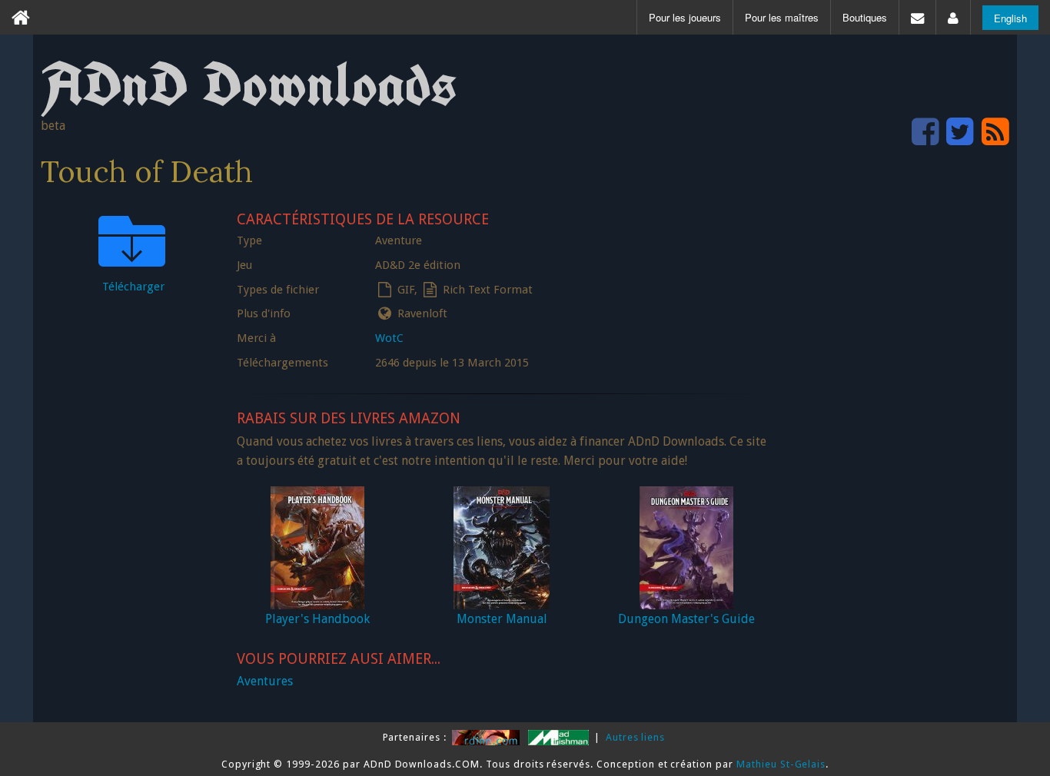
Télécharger (133, 286)
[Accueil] (21, 17)
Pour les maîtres (782, 17)
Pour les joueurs (685, 17)
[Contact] (917, 17)
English (1010, 18)
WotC (389, 338)
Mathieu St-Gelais (781, 764)
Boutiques (864, 17)
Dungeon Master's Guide (686, 619)
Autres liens (636, 737)
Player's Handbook (317, 619)
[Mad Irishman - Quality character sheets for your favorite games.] (560, 737)
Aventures (265, 681)
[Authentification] (953, 17)
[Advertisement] (894, 434)
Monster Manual (502, 619)
